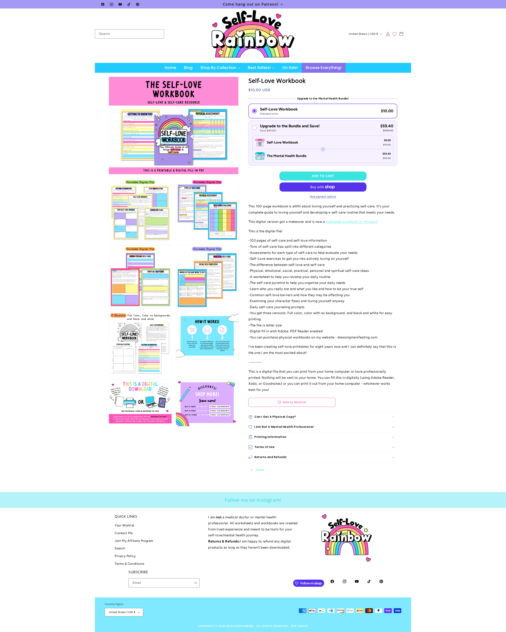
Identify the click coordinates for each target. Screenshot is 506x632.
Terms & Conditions (129, 564)
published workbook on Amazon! (352, 222)
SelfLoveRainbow (239, 626)
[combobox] (129, 33)
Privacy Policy (125, 556)
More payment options (323, 196)
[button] (401, 34)
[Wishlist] (394, 34)
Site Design (299, 626)
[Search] (159, 33)
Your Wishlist (124, 525)
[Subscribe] (195, 583)
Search (120, 548)
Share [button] (260, 469)
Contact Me (124, 533)
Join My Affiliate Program (134, 541)
